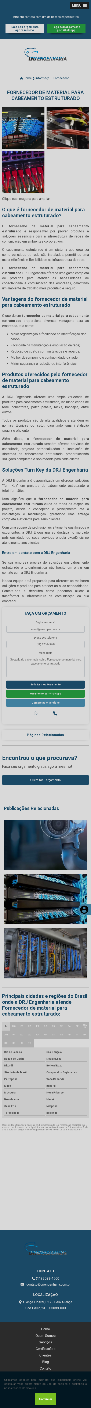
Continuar (45, 1399)
